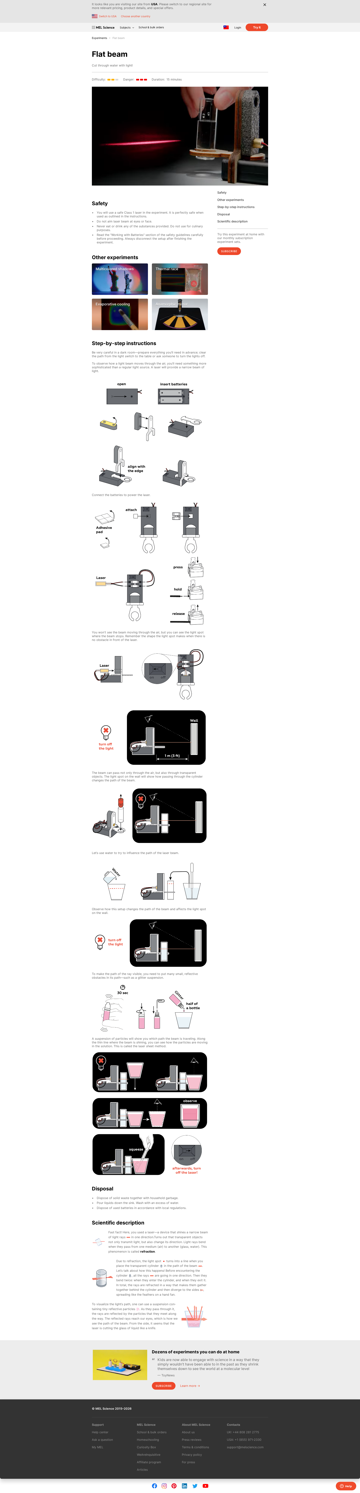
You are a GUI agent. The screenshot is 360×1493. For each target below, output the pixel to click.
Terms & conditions (195, 1447)
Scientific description (232, 221)
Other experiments (230, 200)
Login (237, 27)
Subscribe (229, 251)
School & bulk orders (151, 27)
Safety (221, 192)
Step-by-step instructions (236, 207)
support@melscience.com (245, 1447)
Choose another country (135, 16)
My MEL (97, 1447)
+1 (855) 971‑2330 (248, 1440)
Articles (142, 1469)
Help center (100, 1432)
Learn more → (190, 1386)
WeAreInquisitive (148, 1454)
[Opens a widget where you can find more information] (346, 1486)
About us (188, 1432)
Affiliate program (149, 1462)
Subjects (125, 27)
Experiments (99, 38)
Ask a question (102, 1440)
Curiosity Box (146, 1447)
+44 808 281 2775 (246, 1432)
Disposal (223, 214)
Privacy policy (192, 1454)
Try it (257, 27)
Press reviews (191, 1440)
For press (188, 1462)
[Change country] (226, 27)
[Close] (264, 4)
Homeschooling (148, 1440)
